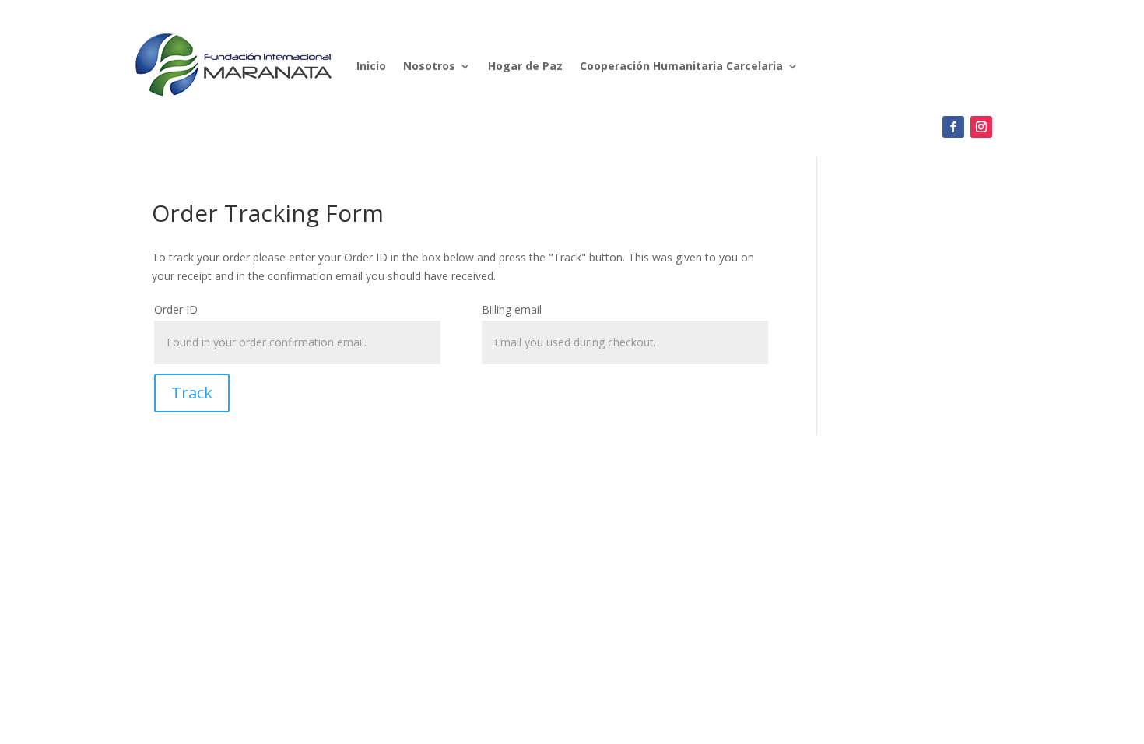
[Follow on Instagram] (981, 127)
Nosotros (429, 65)
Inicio (371, 65)
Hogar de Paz (525, 65)
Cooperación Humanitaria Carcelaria (681, 65)
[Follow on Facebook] (953, 127)
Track (191, 392)
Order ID (176, 309)
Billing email (512, 309)
